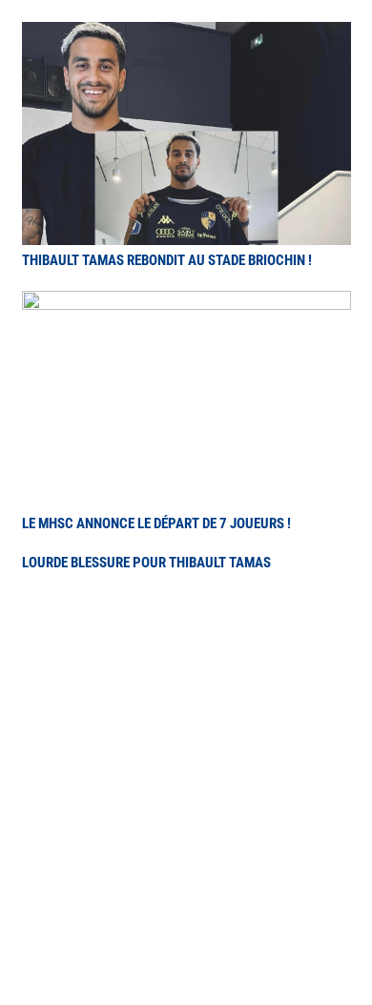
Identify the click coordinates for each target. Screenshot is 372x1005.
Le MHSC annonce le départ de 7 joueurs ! (156, 523)
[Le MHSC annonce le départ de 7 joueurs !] (186, 304)
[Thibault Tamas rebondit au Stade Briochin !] (186, 35)
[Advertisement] (186, 788)
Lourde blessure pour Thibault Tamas (146, 562)
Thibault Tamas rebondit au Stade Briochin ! (167, 260)
